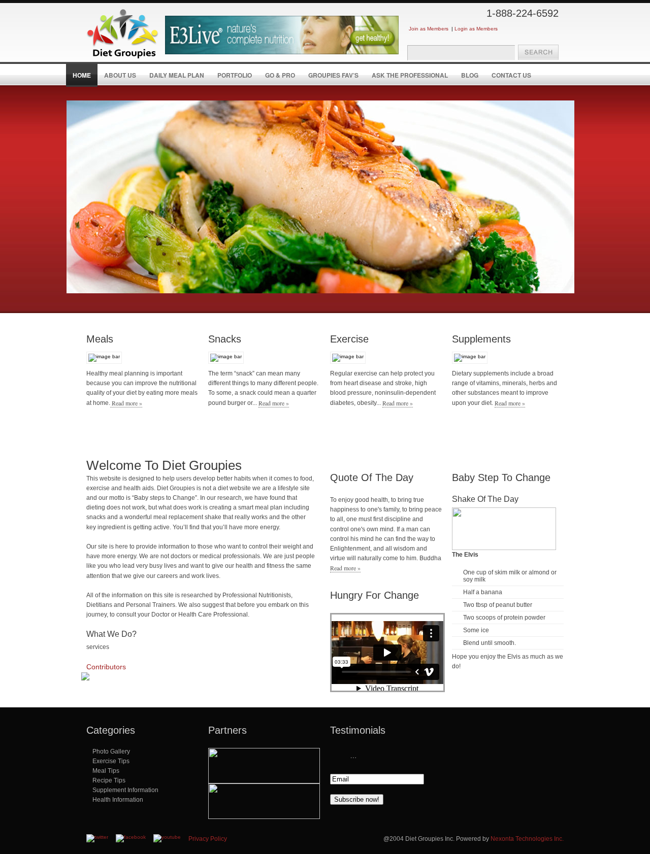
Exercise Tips (110, 761)
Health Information (117, 799)
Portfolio (234, 75)
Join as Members (428, 28)
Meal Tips (105, 770)
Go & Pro (280, 75)
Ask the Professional (410, 75)
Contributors (106, 667)
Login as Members (476, 28)
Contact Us (511, 75)
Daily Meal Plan (176, 75)
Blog (469, 75)
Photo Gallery (111, 751)
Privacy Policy (207, 838)
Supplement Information (125, 790)
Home (82, 75)
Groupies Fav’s (333, 75)
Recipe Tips (108, 780)
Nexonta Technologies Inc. (527, 838)
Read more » (126, 403)
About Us (120, 75)
